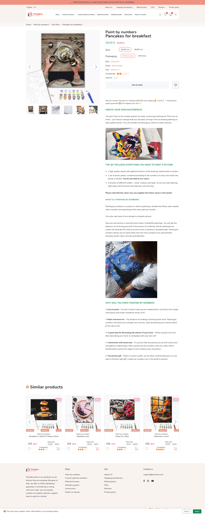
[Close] (200, 2)
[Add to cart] (58, 449)
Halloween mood (161, 436)
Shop (57, 15)
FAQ (152, 7)
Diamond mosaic (103, 15)
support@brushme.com (153, 474)
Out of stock (137, 85)
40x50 (50, 444)
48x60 (57, 444)
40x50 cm (125, 49)
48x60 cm (138, 49)
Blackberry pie (83, 436)
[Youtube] (152, 481)
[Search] (160, 14)
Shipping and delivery (124, 7)
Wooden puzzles (116, 15)
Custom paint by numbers (86, 15)
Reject (186, 511)
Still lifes (55, 24)
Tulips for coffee (122, 436)
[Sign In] (175, 14)
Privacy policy (174, 7)
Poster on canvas (140, 15)
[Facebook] (144, 481)
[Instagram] (148, 481)
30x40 (174, 444)
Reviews (162, 7)
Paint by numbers (68, 15)
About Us (108, 7)
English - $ (30, 7)
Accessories (128, 15)
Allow (197, 511)
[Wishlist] (175, 85)
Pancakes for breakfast (72, 24)
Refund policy (142, 7)
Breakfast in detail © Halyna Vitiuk (43, 436)
